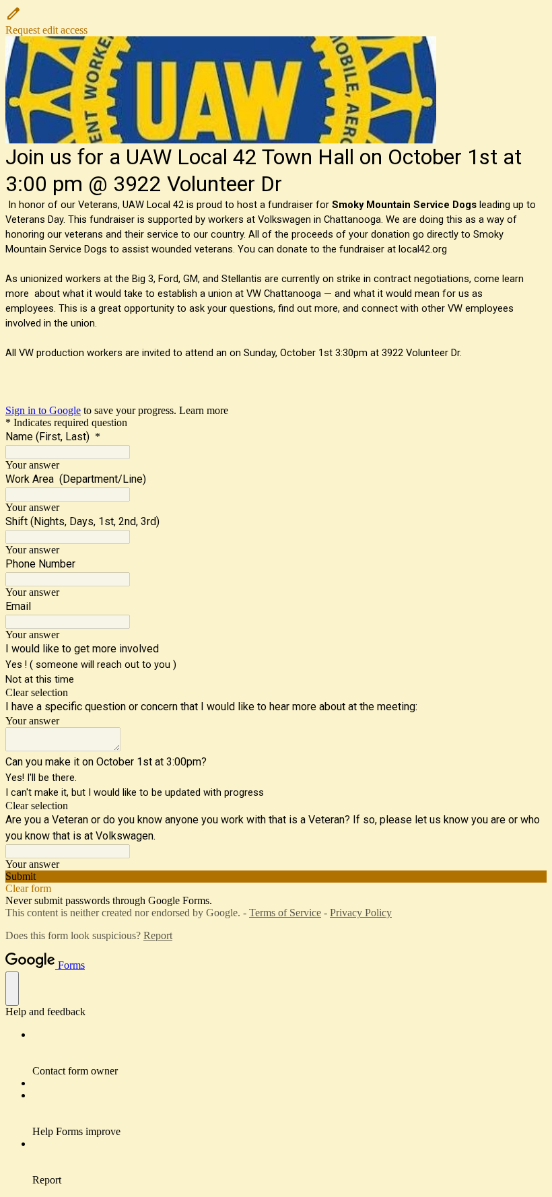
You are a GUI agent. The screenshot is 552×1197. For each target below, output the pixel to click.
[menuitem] (289, 1053)
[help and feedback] (12, 988)
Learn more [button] (203, 410)
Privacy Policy (361, 912)
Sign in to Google (43, 410)
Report (157, 935)
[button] (276, 20)
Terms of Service (285, 912)
